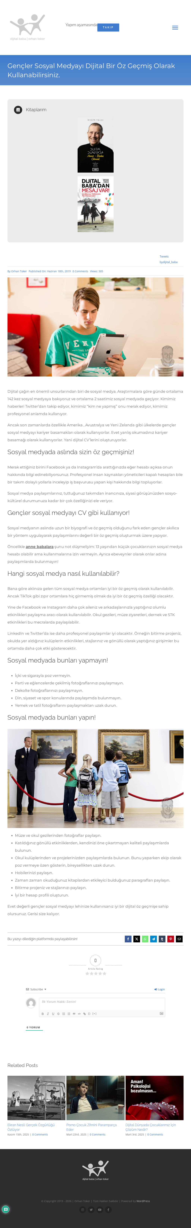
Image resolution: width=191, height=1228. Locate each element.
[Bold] (42, 1014)
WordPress (143, 1201)
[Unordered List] (68, 1014)
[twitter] (91, 1209)
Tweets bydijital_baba (169, 259)
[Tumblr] (162, 939)
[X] (136, 939)
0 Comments (80, 271)
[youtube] (99, 1209)
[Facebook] (128, 939)
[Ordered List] (63, 1014)
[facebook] (108, 1209)
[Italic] (48, 1014)
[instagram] (82, 1209)
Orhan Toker (19, 271)
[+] (95, 1013)
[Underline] (53, 1014)
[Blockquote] (74, 1014)
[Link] (84, 1014)
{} (89, 1013)
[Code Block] (79, 1014)
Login (161, 989)
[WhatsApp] (145, 939)
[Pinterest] (170, 939)
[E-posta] (179, 939)
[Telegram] (153, 939)
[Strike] (58, 1014)
